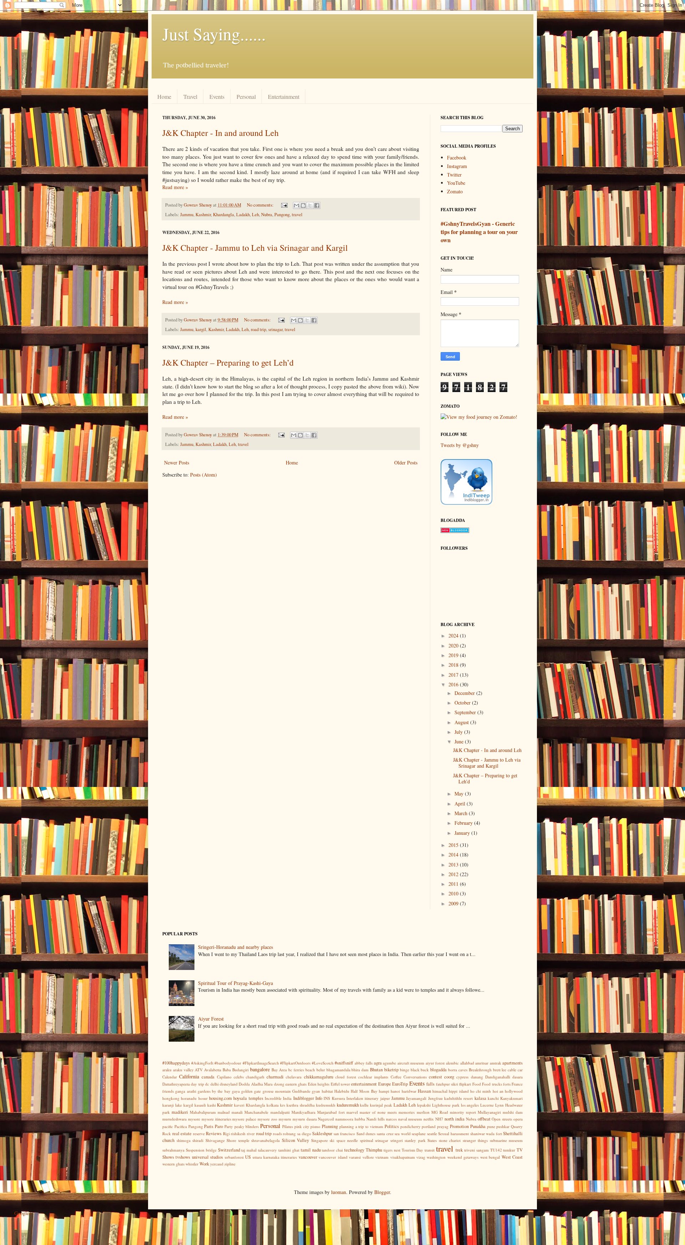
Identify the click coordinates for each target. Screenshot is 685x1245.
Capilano (224, 1076)
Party (228, 1126)
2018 (454, 664)
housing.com (220, 1098)
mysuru (285, 1119)
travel (297, 215)
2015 (454, 845)
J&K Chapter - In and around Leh (220, 132)
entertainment (364, 1084)
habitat (327, 1091)
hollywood (514, 1091)
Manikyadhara (303, 1112)
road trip (258, 329)
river (251, 1133)
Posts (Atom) (203, 474)
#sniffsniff (344, 1063)
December (465, 693)
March (462, 813)
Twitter (454, 174)
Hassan (424, 1091)
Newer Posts (176, 462)
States (432, 1140)
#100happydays (176, 1063)
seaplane (419, 1133)
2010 (454, 893)
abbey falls (364, 1063)
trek (459, 1150)
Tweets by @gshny (460, 445)
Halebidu (341, 1091)
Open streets (502, 1119)
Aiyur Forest (211, 1018)
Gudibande (301, 1091)
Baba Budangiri (236, 1069)
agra (378, 1063)
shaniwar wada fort (486, 1133)
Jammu (186, 215)
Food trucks (492, 1084)
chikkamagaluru (318, 1077)
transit (430, 1150)
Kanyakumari (511, 1098)
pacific (167, 1126)
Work (204, 1164)
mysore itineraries (216, 1119)
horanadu (189, 1098)
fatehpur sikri (447, 1084)
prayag (442, 1126)
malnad (224, 1112)
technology (354, 1150)
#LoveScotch (323, 1063)
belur (320, 1069)
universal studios (207, 1157)
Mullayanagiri (489, 1112)
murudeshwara (174, 1119)
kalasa (480, 1098)
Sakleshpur (322, 1133)
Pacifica (180, 1126)
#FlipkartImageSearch (261, 1063)
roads (277, 1133)
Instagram (457, 166)
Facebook (456, 157)
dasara (517, 1076)
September (466, 712)
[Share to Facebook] (316, 205)
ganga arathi (185, 1091)
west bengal (490, 1157)
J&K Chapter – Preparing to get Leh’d (228, 362)
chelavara (293, 1076)
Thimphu (374, 1150)
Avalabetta (212, 1069)
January (463, 832)
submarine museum (506, 1140)
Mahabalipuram (203, 1112)
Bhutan (376, 1070)
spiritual (366, 1140)
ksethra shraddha (300, 1105)
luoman (338, 1192)
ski (332, 1140)
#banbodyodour (227, 1063)
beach (310, 1069)
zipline (229, 1164)
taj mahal (249, 1150)
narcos (391, 1119)
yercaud (216, 1164)
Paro (219, 1126)
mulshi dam (513, 1112)
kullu (364, 1105)
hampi (384, 1091)
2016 (454, 684)
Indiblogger (303, 1098)
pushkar (502, 1126)
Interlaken (354, 1098)
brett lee (500, 1069)
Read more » (175, 187)
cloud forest (345, 1076)
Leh (255, 215)
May (460, 793)
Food (476, 1084)
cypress (462, 1076)
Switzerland (229, 1150)
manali (237, 1112)
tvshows (183, 1157)
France (517, 1084)
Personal (246, 96)
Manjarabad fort (331, 1112)
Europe (384, 1084)
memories (407, 1112)
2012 (454, 874)
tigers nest (392, 1150)
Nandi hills (375, 1119)
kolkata (273, 1105)
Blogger (382, 1192)
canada (208, 1077)
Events (216, 96)
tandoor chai (332, 1150)
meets (392, 1112)
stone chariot (450, 1140)
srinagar (275, 329)
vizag (420, 1157)
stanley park (415, 1140)
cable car (515, 1069)
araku (167, 1069)
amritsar (481, 1063)
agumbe (389, 1063)
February (464, 822)
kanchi (493, 1098)
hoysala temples (248, 1098)
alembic (452, 1063)
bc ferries (296, 1069)
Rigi (226, 1133)
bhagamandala (338, 1069)
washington (436, 1157)
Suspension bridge (201, 1150)
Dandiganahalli (497, 1076)
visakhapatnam (402, 1157)
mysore (194, 1119)
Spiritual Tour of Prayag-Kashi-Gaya (235, 983)
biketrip (391, 1070)
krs (282, 1105)
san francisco (344, 1133)
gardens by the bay (214, 1091)
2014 (454, 854)
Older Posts (405, 462)
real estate (182, 1133)
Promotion (459, 1126)
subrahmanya (173, 1150)
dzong (279, 1084)
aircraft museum (411, 1063)
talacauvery (267, 1150)
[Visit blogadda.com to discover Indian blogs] (455, 531)
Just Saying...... (214, 33)
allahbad (467, 1063)
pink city (301, 1126)
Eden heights (318, 1084)
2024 (454, 635)
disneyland (229, 1084)
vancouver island (333, 1157)
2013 (454, 864)
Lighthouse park (446, 1105)
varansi (355, 1157)
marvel (352, 1112)
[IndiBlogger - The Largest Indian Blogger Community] (466, 502)
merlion (423, 1112)
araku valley (183, 1069)
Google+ (23, 1213)
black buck (420, 1069)
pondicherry (410, 1126)
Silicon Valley (295, 1140)
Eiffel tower (340, 1084)
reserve (199, 1133)
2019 (454, 655)
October (463, 702)
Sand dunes (366, 1133)
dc (207, 1084)
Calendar (169, 1076)
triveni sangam (476, 1150)
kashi (211, 1105)
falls (430, 1084)
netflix (428, 1119)
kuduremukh (348, 1105)
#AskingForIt (202, 1063)
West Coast (512, 1157)
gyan (316, 1091)
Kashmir (203, 215)
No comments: (261, 205)
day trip (197, 1084)
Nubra (266, 215)
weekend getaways (462, 1157)
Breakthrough (480, 1069)
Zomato (455, 191)
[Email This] (296, 205)
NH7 (439, 1119)
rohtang (289, 1133)
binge (404, 1069)
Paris (208, 1126)
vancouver (308, 1157)
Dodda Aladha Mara (256, 1084)
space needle (347, 1140)
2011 (454, 883)
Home (164, 96)
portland (429, 1126)
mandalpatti (280, 1112)
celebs (239, 1076)
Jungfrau (435, 1098)
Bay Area (279, 1069)
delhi (214, 1084)
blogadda (438, 1070)
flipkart (465, 1084)
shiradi (197, 1140)
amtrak (495, 1063)
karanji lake (172, 1105)
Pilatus (287, 1126)
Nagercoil (326, 1119)
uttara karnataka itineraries (275, 1157)
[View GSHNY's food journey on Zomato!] (479, 416)
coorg (449, 1077)
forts (507, 1084)
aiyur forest (435, 1063)
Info (318, 1098)
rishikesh (238, 1133)
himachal (439, 1091)
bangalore (260, 1069)
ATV (199, 1069)
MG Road (439, 1112)
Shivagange (215, 1140)
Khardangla (223, 215)
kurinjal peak (381, 1105)
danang (477, 1076)
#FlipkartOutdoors (295, 1063)
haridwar (409, 1091)
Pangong (282, 215)
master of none (373, 1112)
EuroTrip (400, 1084)
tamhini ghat (288, 1150)
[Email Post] (284, 205)
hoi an (498, 1091)
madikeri (180, 1112)
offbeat (484, 1119)
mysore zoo (267, 1119)
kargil (201, 329)
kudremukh (325, 1105)
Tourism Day (412, 1150)
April (461, 803)
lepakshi (424, 1105)
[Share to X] (310, 205)
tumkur (509, 1150)
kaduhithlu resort (458, 1098)
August (462, 722)
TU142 (496, 1150)
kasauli (200, 1105)
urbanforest (234, 1157)
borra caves (457, 1069)
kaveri (239, 1105)
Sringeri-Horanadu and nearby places (235, 947)
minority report (463, 1112)
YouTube (456, 182)
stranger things (475, 1140)
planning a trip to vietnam (361, 1126)
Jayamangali (416, 1098)
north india (455, 1119)
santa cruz (385, 1133)
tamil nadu (311, 1150)
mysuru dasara (305, 1119)
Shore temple (238, 1140)
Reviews (214, 1133)
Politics (392, 1126)
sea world (403, 1133)
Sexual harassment (453, 1133)
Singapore (319, 1140)
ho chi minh (480, 1091)
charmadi (275, 1077)
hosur (203, 1098)
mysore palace (244, 1119)
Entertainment (283, 96)
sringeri (396, 1140)
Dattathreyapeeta (176, 1084)
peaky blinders (246, 1126)
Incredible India (278, 1098)
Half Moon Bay (364, 1091)
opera (518, 1119)
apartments (512, 1063)
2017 (454, 674)
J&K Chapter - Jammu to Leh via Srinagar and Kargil (255, 247)
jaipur (385, 1098)
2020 (454, 645)
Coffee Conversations (409, 1076)
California (189, 1076)
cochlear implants (373, 1076)
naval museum (410, 1119)
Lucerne (487, 1105)
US (248, 1157)
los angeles (470, 1105)
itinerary (372, 1098)
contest (435, 1077)
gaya (236, 1091)
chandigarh (255, 1076)
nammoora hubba (350, 1119)
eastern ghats (295, 1084)
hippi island (458, 1091)
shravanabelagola (265, 1140)
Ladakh (243, 215)
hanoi (395, 1091)
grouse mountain (277, 1091)
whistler (192, 1164)
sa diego (304, 1133)
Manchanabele (256, 1112)
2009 (454, 903)
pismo (315, 1126)
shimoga (184, 1140)
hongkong (170, 1098)
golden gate (251, 1091)
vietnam (382, 1157)
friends (168, 1091)
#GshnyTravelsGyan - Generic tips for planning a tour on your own (479, 231)
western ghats (173, 1164)
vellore (368, 1157)
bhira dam (360, 1069)
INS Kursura (334, 1098)
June (460, 741)
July (459, 731)
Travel (190, 96)
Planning (330, 1126)
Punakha (478, 1126)
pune (491, 1126)
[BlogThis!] (303, 205)
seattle (432, 1133)
